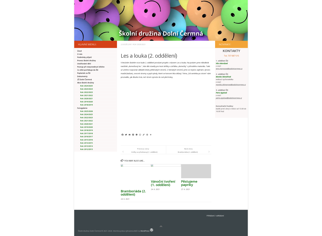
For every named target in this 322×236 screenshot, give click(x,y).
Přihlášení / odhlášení (215, 215)
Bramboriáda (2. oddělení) (133, 193)
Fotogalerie (82, 108)
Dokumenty (82, 76)
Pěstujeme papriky (189, 183)
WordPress (144, 231)
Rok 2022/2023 (86, 92)
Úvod (79, 51)
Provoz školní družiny (86, 60)
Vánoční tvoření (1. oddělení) (163, 183)
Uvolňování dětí (84, 63)
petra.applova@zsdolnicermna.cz (229, 98)
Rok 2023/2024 (86, 89)
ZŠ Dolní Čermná (84, 79)
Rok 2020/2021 (139, 44)
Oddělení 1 (88, 114)
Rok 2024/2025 (86, 86)
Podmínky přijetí (84, 57)
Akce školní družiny (85, 82)
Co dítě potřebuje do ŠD (87, 70)
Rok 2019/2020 (86, 101)
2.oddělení (126, 44)
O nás (79, 54)
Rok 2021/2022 (86, 95)
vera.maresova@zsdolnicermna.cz (229, 68)
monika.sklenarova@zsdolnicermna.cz (231, 84)
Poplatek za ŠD (83, 73)
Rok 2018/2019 (86, 105)
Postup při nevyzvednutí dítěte (90, 67)
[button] (128, 93)
